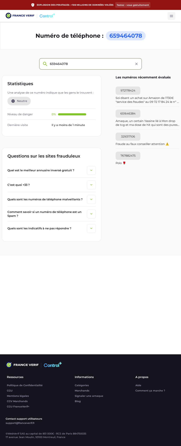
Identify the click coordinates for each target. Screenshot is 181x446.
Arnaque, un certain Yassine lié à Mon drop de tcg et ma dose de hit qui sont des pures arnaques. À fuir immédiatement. (146, 123)
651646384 (128, 113)
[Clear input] (136, 64)
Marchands (82, 390)
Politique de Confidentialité (25, 385)
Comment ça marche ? (150, 390)
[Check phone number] (45, 64)
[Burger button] (171, 16)
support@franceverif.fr (20, 423)
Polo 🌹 (121, 163)
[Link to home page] (20, 16)
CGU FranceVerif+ (18, 406)
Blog (78, 401)
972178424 (128, 90)
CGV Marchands (17, 401)
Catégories (82, 385)
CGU (10, 390)
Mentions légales (18, 396)
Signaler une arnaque (89, 396)
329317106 (128, 136)
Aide (138, 385)
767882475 (128, 155)
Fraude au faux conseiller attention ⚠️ (142, 144)
